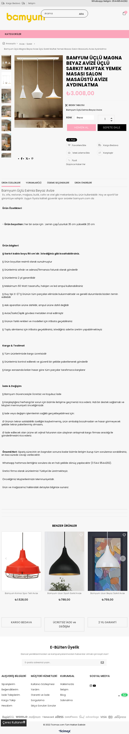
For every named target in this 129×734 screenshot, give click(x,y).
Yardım (35, 689)
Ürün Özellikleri (11, 182)
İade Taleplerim (11, 695)
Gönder (102, 662)
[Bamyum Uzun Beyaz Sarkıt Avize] (107, 561)
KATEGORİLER (13, 34)
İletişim (31, 3)
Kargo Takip (9, 700)
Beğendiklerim (10, 689)
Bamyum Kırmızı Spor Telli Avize (21, 593)
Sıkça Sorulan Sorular (43, 705)
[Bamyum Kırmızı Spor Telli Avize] (21, 561)
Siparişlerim (8, 684)
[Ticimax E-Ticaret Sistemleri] (65, 731)
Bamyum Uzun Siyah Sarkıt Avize (64, 593)
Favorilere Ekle (38, 535)
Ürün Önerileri (83, 182)
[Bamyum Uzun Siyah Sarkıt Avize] (64, 561)
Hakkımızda (67, 684)
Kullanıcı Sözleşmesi (42, 684)
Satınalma (66, 700)
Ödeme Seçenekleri (58, 182)
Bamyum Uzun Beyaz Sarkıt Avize (107, 593)
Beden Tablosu (76, 105)
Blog (63, 695)
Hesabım (7, 705)
